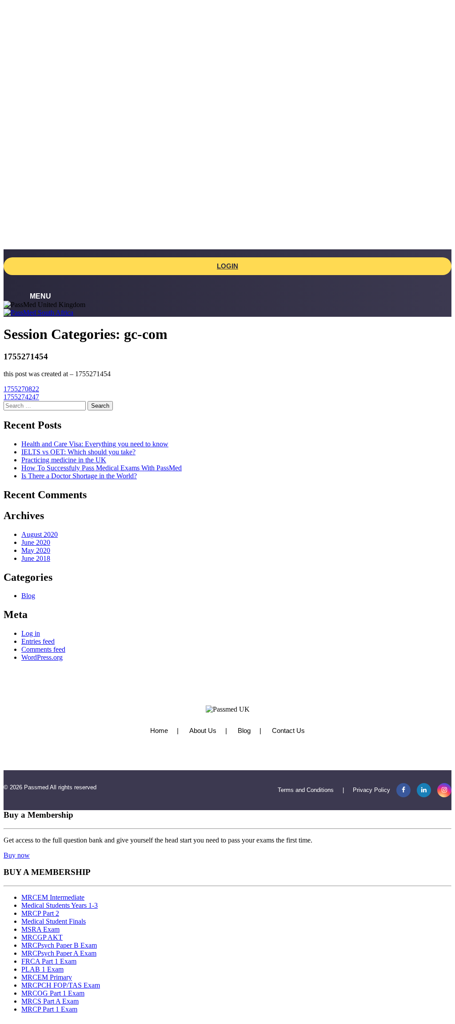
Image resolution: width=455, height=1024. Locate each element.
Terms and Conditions (306, 790)
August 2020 (39, 534)
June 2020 (35, 542)
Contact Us (288, 730)
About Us (202, 730)
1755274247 (21, 397)
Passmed (36, 787)
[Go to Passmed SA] (38, 312)
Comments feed (43, 649)
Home (159, 730)
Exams (30, 58)
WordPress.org (42, 657)
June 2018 (35, 558)
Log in (30, 633)
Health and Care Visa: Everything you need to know (94, 444)
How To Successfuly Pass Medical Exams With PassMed (101, 468)
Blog (28, 595)
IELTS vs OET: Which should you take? (78, 452)
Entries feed (38, 641)
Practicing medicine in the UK (63, 460)
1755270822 (21, 389)
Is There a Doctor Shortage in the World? (79, 476)
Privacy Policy (371, 790)
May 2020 (35, 550)
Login (227, 266)
